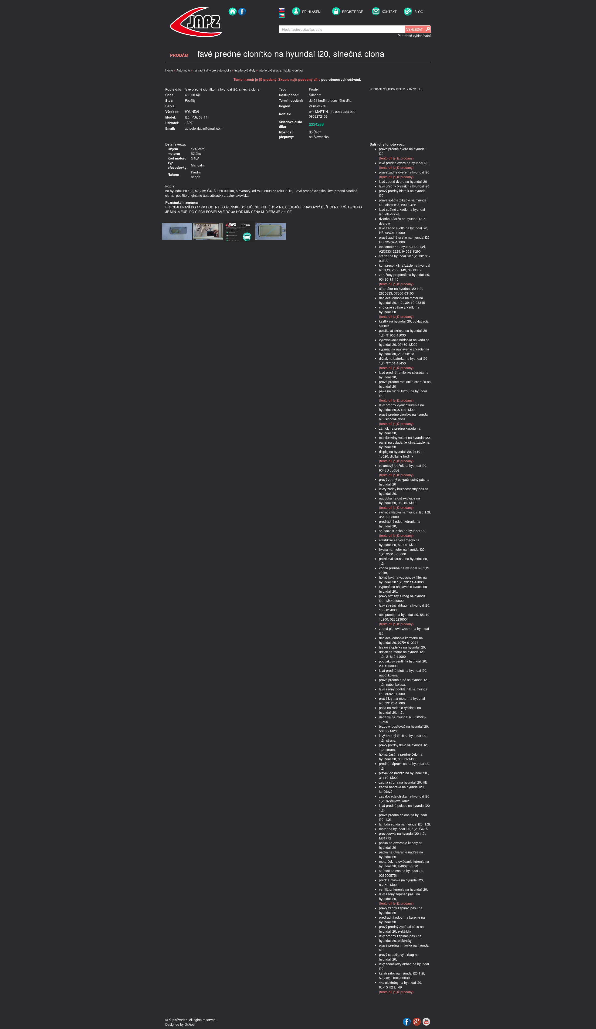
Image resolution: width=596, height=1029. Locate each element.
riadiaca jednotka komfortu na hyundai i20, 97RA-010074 (401, 640)
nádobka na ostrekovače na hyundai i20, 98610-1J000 (399, 500)
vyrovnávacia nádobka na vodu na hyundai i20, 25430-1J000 (404, 342)
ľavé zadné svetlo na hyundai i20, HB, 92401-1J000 (403, 230)
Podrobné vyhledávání (414, 35)
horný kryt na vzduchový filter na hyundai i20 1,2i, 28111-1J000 (403, 579)
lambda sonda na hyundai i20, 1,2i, (405, 824)
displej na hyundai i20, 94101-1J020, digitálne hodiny (401, 453)
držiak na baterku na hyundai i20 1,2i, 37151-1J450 (403, 360)
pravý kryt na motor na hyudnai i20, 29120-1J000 (402, 700)
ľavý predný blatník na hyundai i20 (404, 186)
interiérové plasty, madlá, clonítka (281, 70)
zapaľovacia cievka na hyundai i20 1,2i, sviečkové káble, (404, 798)
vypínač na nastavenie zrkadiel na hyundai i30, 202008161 (404, 351)
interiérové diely (244, 70)
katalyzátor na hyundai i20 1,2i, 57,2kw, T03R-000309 (402, 975)
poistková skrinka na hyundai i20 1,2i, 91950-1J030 (403, 332)
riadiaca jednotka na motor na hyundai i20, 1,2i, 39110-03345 (402, 300)
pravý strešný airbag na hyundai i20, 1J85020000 (402, 598)
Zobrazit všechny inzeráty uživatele (396, 89)
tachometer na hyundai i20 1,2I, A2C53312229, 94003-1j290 (402, 249)
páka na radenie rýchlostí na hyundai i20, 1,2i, (400, 710)
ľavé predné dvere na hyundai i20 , (404, 162)
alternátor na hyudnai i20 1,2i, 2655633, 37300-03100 (401, 290)
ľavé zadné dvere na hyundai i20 (403, 181)
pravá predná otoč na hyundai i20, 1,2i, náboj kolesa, (404, 682)
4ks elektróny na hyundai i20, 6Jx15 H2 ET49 (400, 984)
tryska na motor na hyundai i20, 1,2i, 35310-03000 (402, 551)
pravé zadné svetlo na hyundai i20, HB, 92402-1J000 (404, 239)
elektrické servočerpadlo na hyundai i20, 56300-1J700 (399, 542)
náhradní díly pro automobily (212, 70)
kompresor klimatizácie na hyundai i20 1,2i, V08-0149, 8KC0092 (404, 267)
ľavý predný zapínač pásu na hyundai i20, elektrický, (400, 938)
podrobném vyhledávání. (341, 79)
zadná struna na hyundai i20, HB (403, 782)
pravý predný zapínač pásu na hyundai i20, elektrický (401, 929)
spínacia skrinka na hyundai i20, (402, 530)
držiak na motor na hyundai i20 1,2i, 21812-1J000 (402, 654)
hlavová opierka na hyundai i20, (402, 647)
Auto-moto (183, 70)
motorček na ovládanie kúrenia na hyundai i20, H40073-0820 (404, 863)
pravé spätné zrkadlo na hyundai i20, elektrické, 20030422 (403, 202)
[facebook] (242, 21)
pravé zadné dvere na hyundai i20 (404, 172)
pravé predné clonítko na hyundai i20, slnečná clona (403, 416)
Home (169, 70)
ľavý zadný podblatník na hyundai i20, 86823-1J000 (403, 691)
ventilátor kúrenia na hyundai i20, (403, 889)
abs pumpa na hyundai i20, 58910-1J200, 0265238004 (404, 616)
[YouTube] (426, 1021)
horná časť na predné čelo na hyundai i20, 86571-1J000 (400, 756)
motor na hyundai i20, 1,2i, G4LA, (404, 828)
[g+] (417, 1021)
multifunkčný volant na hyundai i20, (405, 437)
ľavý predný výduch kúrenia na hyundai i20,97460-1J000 (401, 407)
